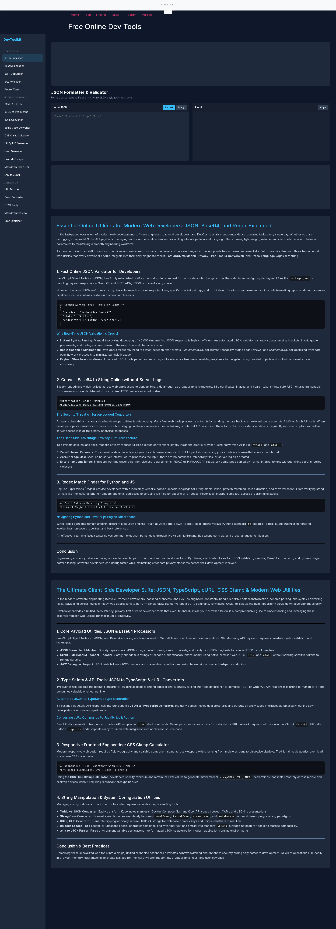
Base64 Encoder (14, 65)
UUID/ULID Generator (17, 143)
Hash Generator (14, 151)
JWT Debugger (14, 73)
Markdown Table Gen (17, 166)
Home (75, 14)
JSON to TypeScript (16, 111)
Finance (101, 14)
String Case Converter (17, 127)
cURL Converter (14, 119)
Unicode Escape (14, 159)
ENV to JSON (12, 174)
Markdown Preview (16, 212)
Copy (323, 107)
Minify (181, 107)
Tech (87, 14)
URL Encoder (12, 189)
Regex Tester (12, 89)
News (115, 14)
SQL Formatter (13, 81)
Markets (147, 14)
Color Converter (14, 197)
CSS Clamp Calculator (17, 135)
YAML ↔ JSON (13, 104)
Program (130, 14)
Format (169, 107)
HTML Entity (11, 205)
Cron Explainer (13, 220)
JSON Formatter (14, 57)
